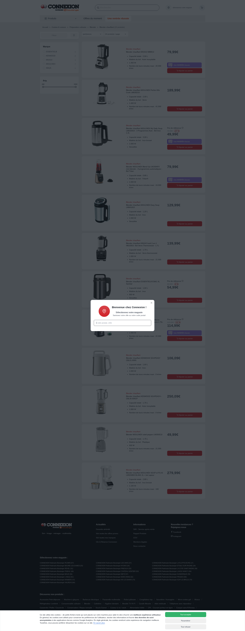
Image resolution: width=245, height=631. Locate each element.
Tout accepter (185, 615)
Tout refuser (186, 627)
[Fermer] (151, 303)
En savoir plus (99, 623)
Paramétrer (185, 621)
